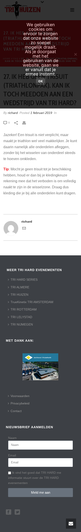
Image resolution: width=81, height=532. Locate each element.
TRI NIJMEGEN (22, 324)
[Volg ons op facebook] (8, 512)
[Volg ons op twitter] (17, 512)
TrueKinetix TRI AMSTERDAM (32, 302)
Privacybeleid (20, 403)
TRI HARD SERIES (24, 279)
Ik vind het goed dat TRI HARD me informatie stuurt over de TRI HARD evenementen (34, 478)
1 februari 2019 (41, 113)
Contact (16, 411)
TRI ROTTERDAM (24, 309)
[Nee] (75, 54)
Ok (40, 81)
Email (12, 455)
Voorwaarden (20, 396)
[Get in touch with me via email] (24, 229)
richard (13, 113)
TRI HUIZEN (19, 294)
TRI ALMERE (20, 287)
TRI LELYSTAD (21, 317)
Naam (12, 438)
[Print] (26, 122)
